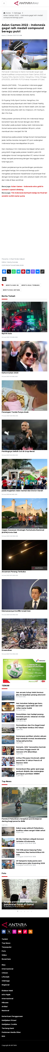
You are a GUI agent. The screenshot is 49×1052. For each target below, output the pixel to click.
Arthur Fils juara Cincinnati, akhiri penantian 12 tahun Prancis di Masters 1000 (30, 760)
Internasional (7, 969)
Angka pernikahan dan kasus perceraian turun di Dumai (20, 903)
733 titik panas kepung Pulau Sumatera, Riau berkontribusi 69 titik (30, 852)
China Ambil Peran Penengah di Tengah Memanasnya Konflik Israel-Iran (20, 609)
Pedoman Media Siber (11, 1032)
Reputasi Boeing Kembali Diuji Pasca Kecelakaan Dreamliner (24, 649)
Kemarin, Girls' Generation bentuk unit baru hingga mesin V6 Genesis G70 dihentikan (31, 749)
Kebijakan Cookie (9, 1024)
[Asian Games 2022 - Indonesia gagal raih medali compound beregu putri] (24, 802)
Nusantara (6, 959)
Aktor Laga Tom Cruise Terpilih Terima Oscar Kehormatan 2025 (22, 371)
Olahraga (17, 13)
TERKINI (5, 686)
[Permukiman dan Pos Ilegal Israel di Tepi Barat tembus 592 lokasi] (8, 728)
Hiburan (5, 1003)
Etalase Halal (7, 991)
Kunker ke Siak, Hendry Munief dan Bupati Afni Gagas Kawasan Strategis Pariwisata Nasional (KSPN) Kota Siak (23, 529)
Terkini (5, 939)
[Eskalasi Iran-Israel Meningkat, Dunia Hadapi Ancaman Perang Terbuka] (24, 555)
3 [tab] (24, 911)
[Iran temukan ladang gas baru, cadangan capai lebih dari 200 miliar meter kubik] (8, 707)
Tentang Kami (8, 1028)
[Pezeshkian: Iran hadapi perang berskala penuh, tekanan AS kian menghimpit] (8, 718)
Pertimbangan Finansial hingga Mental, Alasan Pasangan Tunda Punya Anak (23, 411)
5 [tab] (31, 911)
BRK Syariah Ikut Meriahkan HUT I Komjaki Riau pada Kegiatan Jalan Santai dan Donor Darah (23, 489)
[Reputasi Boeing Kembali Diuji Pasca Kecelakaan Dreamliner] (24, 633)
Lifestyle (5, 977)
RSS (3, 1036)
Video (4, 955)
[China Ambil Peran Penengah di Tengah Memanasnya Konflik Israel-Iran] (24, 594)
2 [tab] (21, 911)
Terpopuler (7, 947)
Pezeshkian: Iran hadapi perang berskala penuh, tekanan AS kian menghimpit (30, 716)
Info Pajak (6, 995)
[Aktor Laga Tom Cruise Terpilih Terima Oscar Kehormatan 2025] (24, 356)
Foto (4, 873)
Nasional (5, 1011)
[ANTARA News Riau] (27, 3)
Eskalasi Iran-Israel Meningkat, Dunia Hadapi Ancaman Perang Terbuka (22, 570)
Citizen (5, 973)
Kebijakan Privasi (9, 1020)
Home (8, 13)
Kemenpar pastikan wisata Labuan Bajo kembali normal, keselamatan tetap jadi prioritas (31, 738)
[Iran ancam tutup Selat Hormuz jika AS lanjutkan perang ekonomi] (8, 696)
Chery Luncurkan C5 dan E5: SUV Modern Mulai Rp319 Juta (23, 332)
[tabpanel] (24, 894)
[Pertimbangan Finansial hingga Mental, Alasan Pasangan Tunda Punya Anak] (24, 395)
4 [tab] (28, 911)
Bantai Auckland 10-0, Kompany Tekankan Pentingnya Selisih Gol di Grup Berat (21, 450)
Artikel (5, 1007)
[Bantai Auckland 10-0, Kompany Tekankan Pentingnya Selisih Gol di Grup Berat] (24, 435)
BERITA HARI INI (12, 285)
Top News (6, 781)
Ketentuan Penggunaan (12, 1016)
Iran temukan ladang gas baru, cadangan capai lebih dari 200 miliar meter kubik (29, 705)
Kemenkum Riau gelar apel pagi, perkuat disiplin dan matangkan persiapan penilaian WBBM (30, 771)
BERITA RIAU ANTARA (11, 290)
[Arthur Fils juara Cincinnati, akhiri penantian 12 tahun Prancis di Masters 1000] (8, 761)
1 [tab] (18, 911)
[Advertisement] (24, 224)
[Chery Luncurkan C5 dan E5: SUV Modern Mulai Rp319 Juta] (24, 317)
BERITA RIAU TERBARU (31, 285)
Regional (5, 985)
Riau (3, 965)
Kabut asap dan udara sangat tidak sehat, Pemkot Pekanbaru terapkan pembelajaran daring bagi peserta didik (22, 818)
